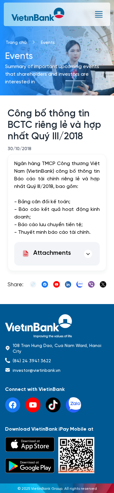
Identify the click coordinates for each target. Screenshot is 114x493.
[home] (57, 326)
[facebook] (12, 405)
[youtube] (33, 405)
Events (48, 42)
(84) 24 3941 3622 (32, 360)
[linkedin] (73, 405)
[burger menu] (99, 14)
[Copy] (33, 284)
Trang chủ (16, 42)
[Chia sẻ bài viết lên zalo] (79, 284)
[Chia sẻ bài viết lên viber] (91, 284)
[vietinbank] (38, 14)
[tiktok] (53, 405)
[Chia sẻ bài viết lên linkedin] (68, 284)
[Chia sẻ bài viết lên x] (103, 284)
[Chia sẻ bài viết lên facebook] (44, 284)
